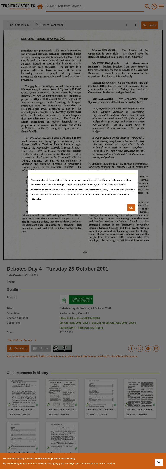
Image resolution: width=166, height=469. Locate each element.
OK (131, 208)
